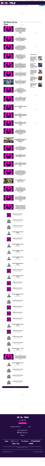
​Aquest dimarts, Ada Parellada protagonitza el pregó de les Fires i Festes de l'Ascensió (20, 132)
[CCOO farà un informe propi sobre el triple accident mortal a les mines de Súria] (9, 74)
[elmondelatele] (15, 444)
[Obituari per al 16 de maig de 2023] (9, 107)
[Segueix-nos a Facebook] (19, 420)
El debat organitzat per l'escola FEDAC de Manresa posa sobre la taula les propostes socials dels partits (20, 30)
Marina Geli (16, 221)
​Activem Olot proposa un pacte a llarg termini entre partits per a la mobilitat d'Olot (20, 198)
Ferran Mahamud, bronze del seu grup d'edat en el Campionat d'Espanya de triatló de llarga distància (20, 66)
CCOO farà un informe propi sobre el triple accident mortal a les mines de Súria (20, 74)
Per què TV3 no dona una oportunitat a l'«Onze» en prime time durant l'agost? (33, 65)
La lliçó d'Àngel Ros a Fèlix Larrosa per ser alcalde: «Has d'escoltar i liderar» (20, 98)
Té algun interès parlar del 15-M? (17, 232)
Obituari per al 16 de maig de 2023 (20, 107)
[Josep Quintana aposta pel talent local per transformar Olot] (9, 164)
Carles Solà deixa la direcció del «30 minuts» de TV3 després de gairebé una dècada (33, 59)
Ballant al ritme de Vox (18, 213)
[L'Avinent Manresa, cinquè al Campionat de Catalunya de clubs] (9, 115)
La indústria (26, 5)
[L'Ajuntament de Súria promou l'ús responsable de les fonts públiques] (9, 39)
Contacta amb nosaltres (22, 423)
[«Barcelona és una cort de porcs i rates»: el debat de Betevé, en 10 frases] (9, 82)
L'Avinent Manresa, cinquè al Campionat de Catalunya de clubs (20, 115)
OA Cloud (41, 451)
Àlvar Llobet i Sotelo (19, 101)
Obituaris (20, 105)
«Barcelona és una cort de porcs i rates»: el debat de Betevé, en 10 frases (20, 82)
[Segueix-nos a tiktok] (25, 420)
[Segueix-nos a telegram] (24, 420)
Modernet (18, 182)
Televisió (8, 5)
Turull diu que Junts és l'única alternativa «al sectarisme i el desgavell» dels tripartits (20, 57)
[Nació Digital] (8, 3)
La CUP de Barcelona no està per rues (20, 181)
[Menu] (0, 5)
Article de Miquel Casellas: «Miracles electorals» (20, 156)
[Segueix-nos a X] (21, 420)
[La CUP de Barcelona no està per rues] (9, 181)
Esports (20, 113)
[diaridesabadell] (15, 441)
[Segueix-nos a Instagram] (22, 420)
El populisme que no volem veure (17, 349)
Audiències (4, 5)
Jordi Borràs (16, 215)
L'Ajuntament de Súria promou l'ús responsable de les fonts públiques (20, 39)
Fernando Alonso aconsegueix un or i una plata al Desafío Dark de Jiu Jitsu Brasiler (20, 90)
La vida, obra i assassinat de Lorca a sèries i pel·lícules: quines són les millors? (33, 78)
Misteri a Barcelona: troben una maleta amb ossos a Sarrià (20, 123)
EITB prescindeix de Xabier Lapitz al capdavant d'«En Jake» (33, 84)
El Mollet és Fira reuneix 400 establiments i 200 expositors (20, 140)
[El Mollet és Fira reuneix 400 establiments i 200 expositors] (9, 140)
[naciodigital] (6, 441)
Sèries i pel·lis (22, 24)
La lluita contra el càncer (17, 219)
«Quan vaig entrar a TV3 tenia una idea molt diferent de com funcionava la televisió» (33, 72)
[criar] (31, 444)
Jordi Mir (16, 246)
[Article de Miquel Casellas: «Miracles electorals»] (9, 156)
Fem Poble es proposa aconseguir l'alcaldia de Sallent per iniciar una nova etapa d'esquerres (20, 48)
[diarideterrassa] (24, 441)
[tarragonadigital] (35, 441)
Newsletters (32, 0)
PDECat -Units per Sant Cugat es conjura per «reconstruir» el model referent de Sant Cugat (20, 207)
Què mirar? (21, 5)
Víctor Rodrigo (32, 61)
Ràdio (12, 5)
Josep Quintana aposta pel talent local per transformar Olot (20, 164)
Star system (16, 5)
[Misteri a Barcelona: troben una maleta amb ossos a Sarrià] (9, 123)
